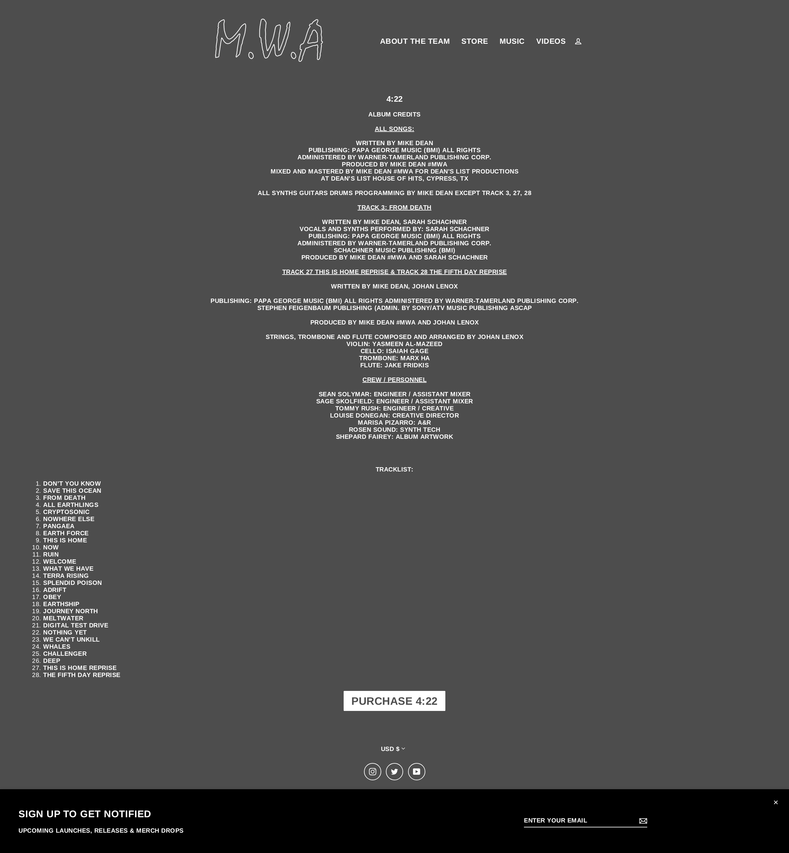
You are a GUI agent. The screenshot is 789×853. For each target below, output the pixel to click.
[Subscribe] (642, 820)
